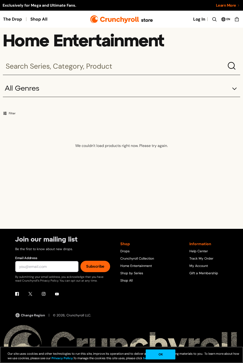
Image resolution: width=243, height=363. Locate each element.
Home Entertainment (136, 266)
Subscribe (95, 266)
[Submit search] (231, 66)
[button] (121, 89)
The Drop (12, 19)
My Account (198, 266)
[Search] (214, 19)
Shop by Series (131, 273)
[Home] (121, 19)
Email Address (26, 258)
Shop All (38, 19)
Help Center (198, 251)
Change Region (33, 315)
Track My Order (201, 258)
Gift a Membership (203, 273)
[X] (30, 294)
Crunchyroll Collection (137, 258)
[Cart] (237, 19)
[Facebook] (17, 294)
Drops (125, 251)
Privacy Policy (62, 358)
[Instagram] (43, 294)
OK (161, 354)
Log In (199, 19)
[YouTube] (57, 294)
